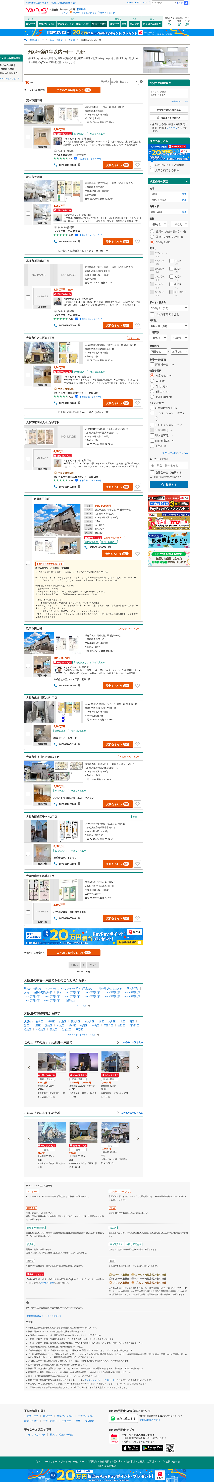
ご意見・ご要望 (146, 1461)
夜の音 (180, 2)
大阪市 (27, 1021)
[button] (29, 1056)
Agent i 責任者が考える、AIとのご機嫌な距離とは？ (51, 2)
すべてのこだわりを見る (175, 452)
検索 (186, 3)
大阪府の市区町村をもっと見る (82, 1034)
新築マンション (47, 23)
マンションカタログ (34, 1434)
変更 (184, 194)
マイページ (172, 127)
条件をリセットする (180, 101)
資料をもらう (117, 165)
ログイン (64, 12)
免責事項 (130, 1461)
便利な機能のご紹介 (149, 1419)
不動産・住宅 (31, 1415)
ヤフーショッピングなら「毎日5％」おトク (94, 12)
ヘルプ (146, 2)
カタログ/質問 (150, 23)
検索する (171, 484)
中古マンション (66, 23)
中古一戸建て (99, 23)
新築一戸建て (83, 23)
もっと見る (82, 1005)
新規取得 (81, 9)
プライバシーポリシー (46, 1461)
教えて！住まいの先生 (61, 1434)
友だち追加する (126, 1418)
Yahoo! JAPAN (134, 2)
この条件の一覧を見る (132, 1042)
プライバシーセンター (72, 1461)
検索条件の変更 (159, 181)
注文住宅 (114, 23)
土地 (124, 23)
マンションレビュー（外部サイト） (101, 1379)
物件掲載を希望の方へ (111, 1461)
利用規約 (92, 1461)
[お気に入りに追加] (137, 165)
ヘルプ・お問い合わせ (168, 1461)
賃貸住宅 (30, 23)
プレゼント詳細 (47, 1282)
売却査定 (134, 23)
